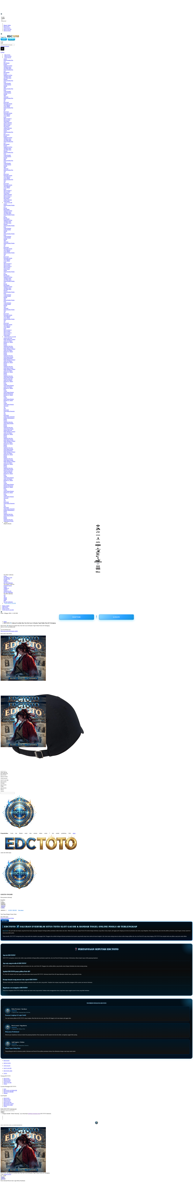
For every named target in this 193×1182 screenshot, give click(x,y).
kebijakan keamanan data (34, 1113)
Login (4, 39)
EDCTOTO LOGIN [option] (3, 782)
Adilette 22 (6, 588)
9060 (5, 600)
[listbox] (38, 783)
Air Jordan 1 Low (8, 577)
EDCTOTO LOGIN (9, 1103)
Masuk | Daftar (7, 25)
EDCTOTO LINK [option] (3, 785)
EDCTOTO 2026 (8, 1070)
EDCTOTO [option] (3, 775)
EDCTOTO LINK (8, 1105)
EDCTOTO (6, 26)
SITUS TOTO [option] (4, 776)
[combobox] (8, 45)
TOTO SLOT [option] (4, 778)
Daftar (11, 39)
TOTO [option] (2, 791)
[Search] (2, 48)
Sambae (5, 589)
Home (5, 621)
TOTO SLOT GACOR (8, 609)
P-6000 (5, 580)
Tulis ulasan (21, 910)
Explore (2, 52)
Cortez (5, 576)
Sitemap (5, 1093)
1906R (5, 599)
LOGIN (116, 617)
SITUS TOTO (7, 30)
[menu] (96, 329)
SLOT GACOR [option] (4, 780)
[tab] (96, 52)
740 (4, 596)
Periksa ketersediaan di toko (7, 918)
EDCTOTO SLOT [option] (3, 788)
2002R (5, 597)
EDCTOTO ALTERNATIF (10, 1090)
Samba (5, 587)
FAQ (5, 1089)
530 (4, 595)
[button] (4, 698)
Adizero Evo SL (7, 591)
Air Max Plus (7, 578)
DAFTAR (77, 617)
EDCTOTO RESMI (8, 1091)
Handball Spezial (8, 585)
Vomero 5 (6, 581)
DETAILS (4, 921)
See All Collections (8, 583)
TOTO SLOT (7, 28)
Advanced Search (5, 46)
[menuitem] (7, 55)
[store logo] (13, 37)
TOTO (5, 1073)
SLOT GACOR (7, 29)
